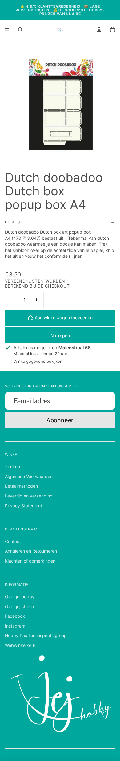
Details (12, 222)
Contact (13, 541)
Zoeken (12, 466)
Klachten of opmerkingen (30, 560)
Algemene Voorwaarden (29, 476)
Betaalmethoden (21, 486)
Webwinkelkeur (20, 645)
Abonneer (59, 420)
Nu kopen (60, 335)
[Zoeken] (20, 29)
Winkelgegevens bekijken (38, 361)
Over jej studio (19, 606)
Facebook (15, 616)
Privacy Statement (23, 505)
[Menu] (7, 30)
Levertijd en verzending (29, 495)
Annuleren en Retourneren (31, 551)
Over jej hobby (19, 596)
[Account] (99, 29)
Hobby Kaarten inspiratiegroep (36, 635)
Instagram (15, 625)
